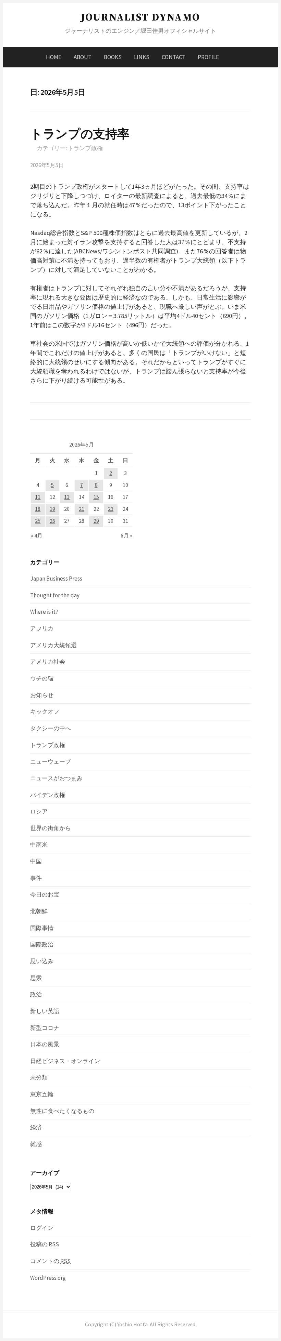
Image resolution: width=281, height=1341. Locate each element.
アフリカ (41, 628)
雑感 (36, 1144)
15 (96, 497)
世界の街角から (50, 828)
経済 (36, 1127)
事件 (36, 878)
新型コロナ (44, 1028)
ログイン (41, 1228)
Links (141, 57)
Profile (208, 57)
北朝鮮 (39, 911)
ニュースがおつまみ (56, 778)
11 (37, 497)
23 (110, 509)
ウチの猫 (41, 678)
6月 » (126, 535)
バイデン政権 (47, 795)
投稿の (44, 1244)
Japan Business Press (56, 578)
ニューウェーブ (50, 761)
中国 (36, 861)
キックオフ (44, 711)
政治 (36, 994)
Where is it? (44, 611)
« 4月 (36, 535)
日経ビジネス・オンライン (65, 1061)
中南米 (39, 844)
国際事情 (41, 928)
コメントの (50, 1261)
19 (52, 509)
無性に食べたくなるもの (62, 1111)
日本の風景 (44, 1044)
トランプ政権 (85, 148)
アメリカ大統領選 (53, 645)
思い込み (41, 961)
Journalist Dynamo (140, 17)
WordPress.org (48, 1278)
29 (96, 521)
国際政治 (41, 944)
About (82, 57)
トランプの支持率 (80, 134)
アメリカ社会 (47, 661)
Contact (173, 57)
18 (37, 509)
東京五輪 (41, 1094)
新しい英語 (44, 1011)
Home (53, 57)
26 (52, 521)
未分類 (39, 1077)
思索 (36, 978)
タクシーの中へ (50, 728)
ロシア (39, 811)
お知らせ (41, 695)
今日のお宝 (44, 894)
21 (81, 509)
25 (37, 521)
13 (67, 497)
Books (113, 57)
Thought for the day (55, 595)
